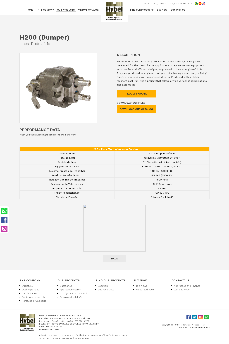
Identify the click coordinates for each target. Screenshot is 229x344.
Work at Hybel (182, 289)
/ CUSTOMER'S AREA (183, 4)
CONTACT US (178, 10)
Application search (70, 289)
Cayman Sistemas (201, 327)
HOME (30, 10)
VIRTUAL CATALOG (88, 10)
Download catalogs (71, 297)
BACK (114, 258)
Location (103, 285)
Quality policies (30, 289)
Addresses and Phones (187, 285)
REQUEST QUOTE (136, 93)
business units (106, 289)
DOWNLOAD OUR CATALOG (136, 109)
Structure (27, 285)
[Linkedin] (194, 317)
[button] (94, 55)
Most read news (145, 289)
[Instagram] (200, 317)
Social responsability (33, 297)
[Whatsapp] (206, 317)
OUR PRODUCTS (66, 10)
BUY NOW (162, 10)
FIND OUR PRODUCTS (142, 10)
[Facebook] (188, 317)
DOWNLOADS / (150, 4)
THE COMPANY (46, 10)
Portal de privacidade (34, 300)
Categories (66, 285)
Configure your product (73, 293)
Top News (141, 285)
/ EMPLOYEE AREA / (165, 4)
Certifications (29, 293)
